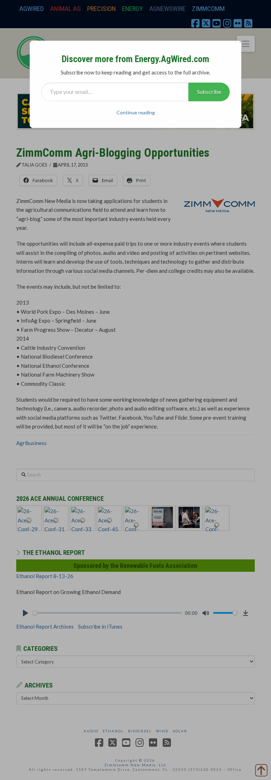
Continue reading (135, 112)
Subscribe (209, 91)
